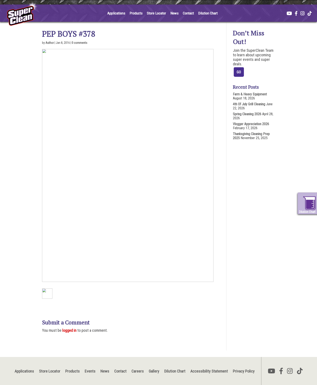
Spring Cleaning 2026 (247, 114)
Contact (188, 13)
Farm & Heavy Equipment (250, 94)
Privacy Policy (244, 371)
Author (50, 42)
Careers (138, 371)
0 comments (79, 42)
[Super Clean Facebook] (296, 14)
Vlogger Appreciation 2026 (251, 124)
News (174, 13)
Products (136, 13)
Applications (116, 13)
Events (90, 371)
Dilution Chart (208, 13)
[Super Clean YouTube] (289, 14)
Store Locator (156, 13)
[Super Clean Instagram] (302, 14)
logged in (69, 330)
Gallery (154, 371)
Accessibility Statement (209, 371)
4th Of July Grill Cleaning (249, 104)
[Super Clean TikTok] (309, 14)
